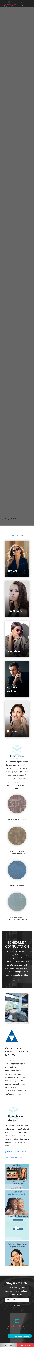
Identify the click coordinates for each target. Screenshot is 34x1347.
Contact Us (17, 980)
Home (13, 536)
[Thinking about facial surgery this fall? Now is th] (17, 1253)
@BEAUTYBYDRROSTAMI (14, 1157)
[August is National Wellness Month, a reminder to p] (17, 1202)
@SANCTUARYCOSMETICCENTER (17, 1152)
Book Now (25, 1345)
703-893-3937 (8, 1345)
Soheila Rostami (17, 816)
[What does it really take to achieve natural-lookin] (17, 1176)
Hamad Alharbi (17, 848)
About (17, 1342)
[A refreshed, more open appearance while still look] (17, 1227)
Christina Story (17, 882)
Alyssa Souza (17, 914)
